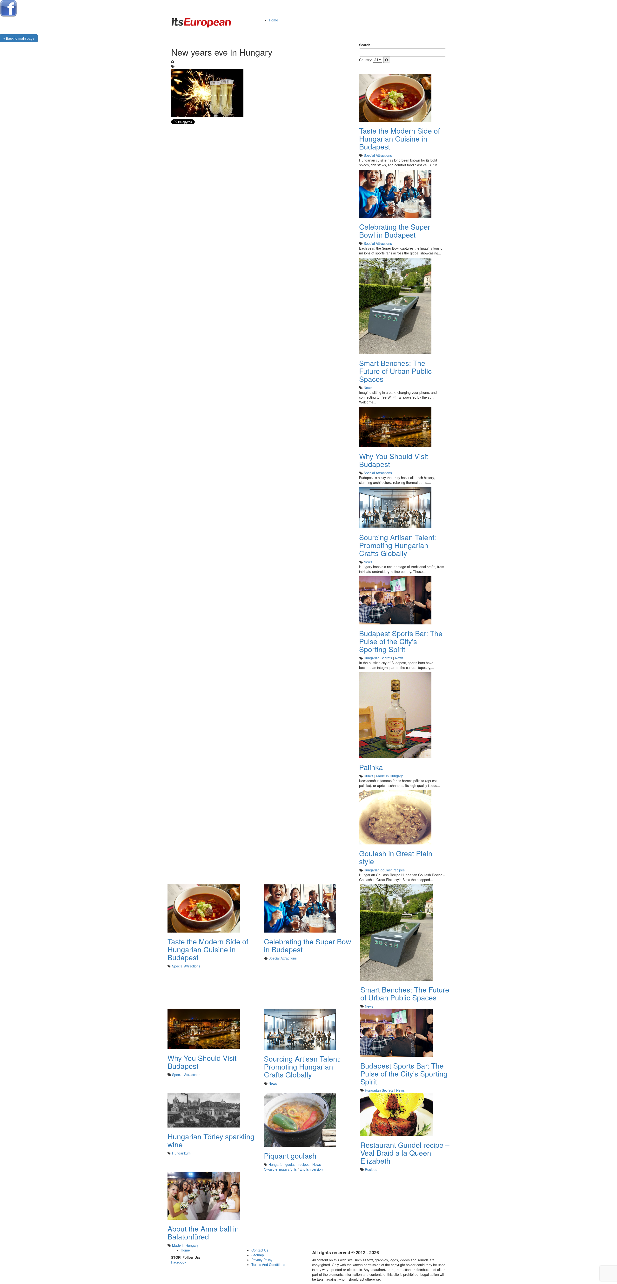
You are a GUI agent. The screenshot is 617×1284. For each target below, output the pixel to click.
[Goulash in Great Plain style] (395, 816)
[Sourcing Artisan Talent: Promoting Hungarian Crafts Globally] (395, 507)
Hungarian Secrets (378, 657)
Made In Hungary (389, 775)
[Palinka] (395, 714)
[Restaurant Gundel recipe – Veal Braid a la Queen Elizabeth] (396, 1113)
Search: (365, 44)
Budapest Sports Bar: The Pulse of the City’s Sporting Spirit (401, 641)
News (368, 387)
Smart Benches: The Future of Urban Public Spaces (395, 371)
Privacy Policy (261, 1259)
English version (311, 1169)
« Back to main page (18, 38)
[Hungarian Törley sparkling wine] (204, 1109)
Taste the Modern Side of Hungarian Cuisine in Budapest (399, 138)
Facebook (178, 1262)
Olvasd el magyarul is (280, 1169)
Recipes (371, 1169)
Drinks (368, 775)
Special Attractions (378, 155)
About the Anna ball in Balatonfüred (203, 1232)
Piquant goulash (290, 1155)
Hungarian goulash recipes (384, 870)
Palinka (371, 767)
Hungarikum (181, 1153)
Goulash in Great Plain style (395, 857)
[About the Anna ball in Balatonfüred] (204, 1195)
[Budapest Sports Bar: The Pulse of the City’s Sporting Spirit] (395, 599)
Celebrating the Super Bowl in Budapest (394, 230)
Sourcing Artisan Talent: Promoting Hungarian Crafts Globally (397, 545)
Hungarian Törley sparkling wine (211, 1140)
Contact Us (259, 1250)
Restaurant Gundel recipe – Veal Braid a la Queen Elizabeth (404, 1153)
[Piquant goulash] (300, 1119)
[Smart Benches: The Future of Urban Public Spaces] (395, 305)
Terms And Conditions (268, 1264)
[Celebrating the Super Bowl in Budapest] (395, 193)
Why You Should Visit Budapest (393, 460)
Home (273, 20)
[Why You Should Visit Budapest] (395, 426)
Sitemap (257, 1254)
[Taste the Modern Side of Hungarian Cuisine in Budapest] (395, 97)
